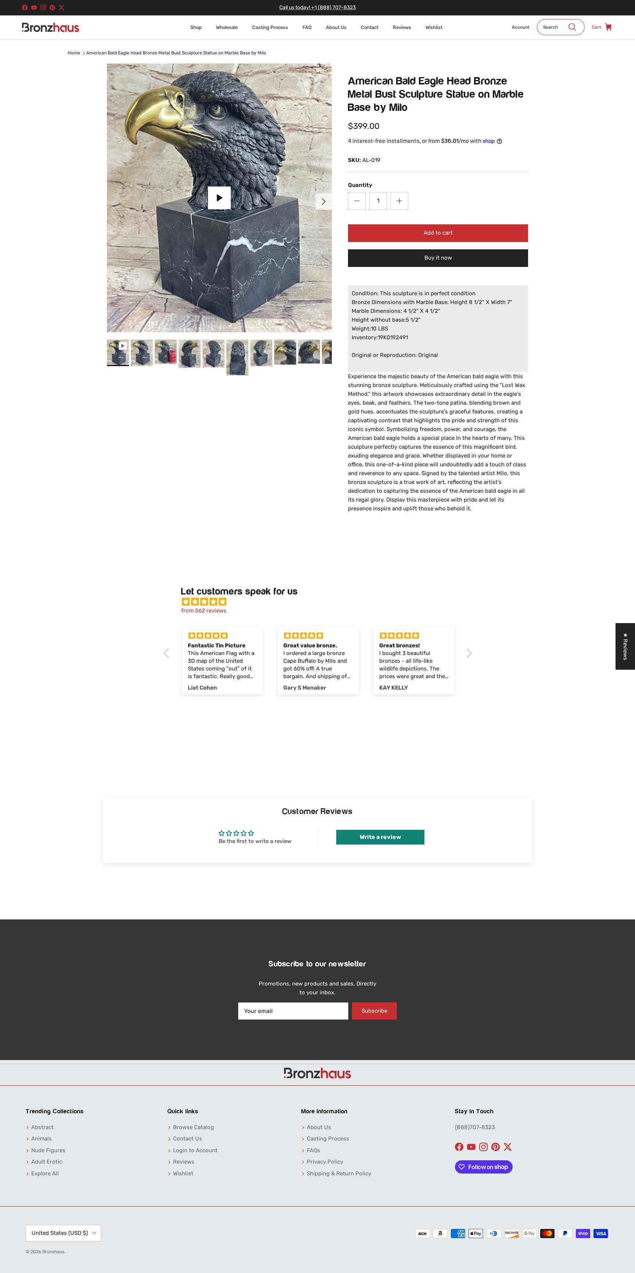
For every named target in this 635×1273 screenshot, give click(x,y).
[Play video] (219, 198)
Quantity (360, 185)
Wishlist (434, 27)
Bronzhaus (53, 1251)
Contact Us (187, 1138)
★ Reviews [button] (625, 646)
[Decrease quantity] (357, 201)
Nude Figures (48, 1150)
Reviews (402, 27)
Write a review (380, 836)
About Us (336, 27)
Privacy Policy (325, 1161)
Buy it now (438, 257)
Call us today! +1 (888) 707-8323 (317, 7)
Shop (196, 27)
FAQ (307, 27)
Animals (41, 1138)
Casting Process (270, 27)
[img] (321, 601)
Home (74, 52)
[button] (168, 653)
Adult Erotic (46, 1161)
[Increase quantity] (399, 201)
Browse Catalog (193, 1127)
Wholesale (227, 27)
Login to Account (195, 1150)
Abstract (42, 1127)
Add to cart (438, 232)
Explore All (45, 1173)
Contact (370, 27)
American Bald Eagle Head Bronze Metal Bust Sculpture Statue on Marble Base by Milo (176, 52)
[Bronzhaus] (50, 27)
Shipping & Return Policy (339, 1173)
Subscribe (374, 1011)
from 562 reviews (203, 610)
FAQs (313, 1150)
